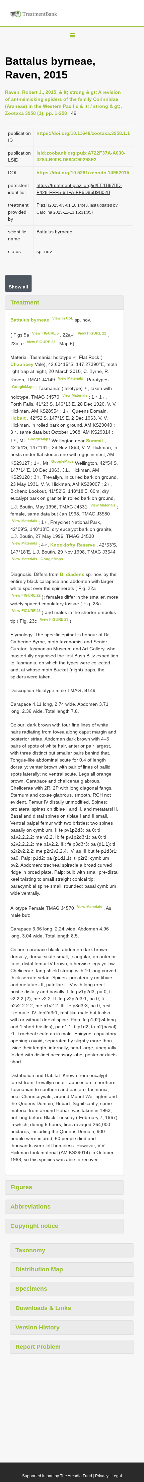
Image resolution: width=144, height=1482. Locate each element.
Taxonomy (30, 1250)
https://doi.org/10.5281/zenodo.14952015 (83, 172)
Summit (95, 440)
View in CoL (62, 318)
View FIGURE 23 (41, 342)
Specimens (31, 1288)
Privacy (102, 1476)
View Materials (70, 378)
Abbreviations (30, 1206)
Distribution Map (39, 1269)
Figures (21, 1187)
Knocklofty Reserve (73, 545)
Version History (37, 1327)
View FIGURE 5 (45, 333)
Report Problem (38, 1346)
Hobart (18, 418)
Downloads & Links (43, 1308)
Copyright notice (34, 1226)
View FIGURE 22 (92, 333)
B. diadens (72, 574)
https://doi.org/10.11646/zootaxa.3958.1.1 (83, 133)
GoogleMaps (23, 387)
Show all (18, 286)
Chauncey (22, 364)
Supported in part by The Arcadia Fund (57, 1476)
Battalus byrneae (29, 319)
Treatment (24, 302)
